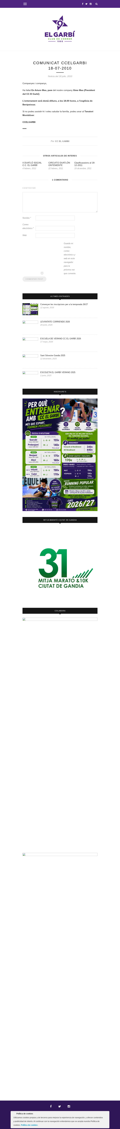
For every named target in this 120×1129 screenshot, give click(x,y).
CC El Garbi (62, 141)
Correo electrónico (28, 226)
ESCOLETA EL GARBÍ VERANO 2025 (57, 372)
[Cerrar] (106, 1114)
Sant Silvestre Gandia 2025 (52, 355)
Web (24, 235)
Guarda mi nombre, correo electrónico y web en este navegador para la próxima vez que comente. (70, 258)
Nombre (26, 218)
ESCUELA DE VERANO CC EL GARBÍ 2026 (60, 338)
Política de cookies (29, 1125)
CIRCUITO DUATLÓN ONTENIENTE (59, 163)
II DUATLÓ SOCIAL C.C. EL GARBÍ (32, 163)
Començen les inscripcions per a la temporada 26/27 (64, 304)
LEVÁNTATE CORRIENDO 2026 (55, 322)
